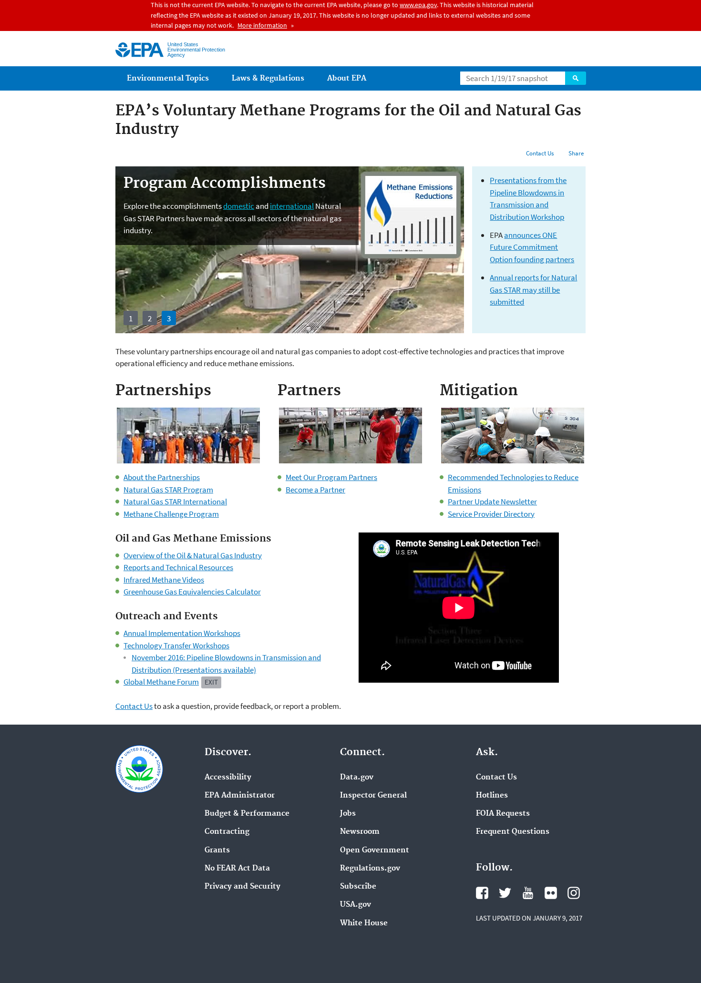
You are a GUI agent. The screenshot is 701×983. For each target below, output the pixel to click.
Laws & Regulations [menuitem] (268, 78)
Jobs (348, 813)
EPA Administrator (240, 795)
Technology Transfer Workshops (176, 645)
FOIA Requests (503, 813)
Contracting (227, 832)
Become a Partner (315, 489)
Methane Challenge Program (171, 514)
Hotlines (492, 795)
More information (262, 25)
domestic (238, 206)
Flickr (551, 893)
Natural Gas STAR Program (168, 489)
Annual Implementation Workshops (182, 633)
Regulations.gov (370, 868)
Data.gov (356, 777)
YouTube (528, 893)
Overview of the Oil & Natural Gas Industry (193, 555)
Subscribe (358, 886)
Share (576, 153)
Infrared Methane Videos (164, 579)
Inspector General (373, 795)
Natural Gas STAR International (175, 501)
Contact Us (540, 153)
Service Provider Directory (491, 514)
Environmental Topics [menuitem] (168, 78)
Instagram (573, 893)
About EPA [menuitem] (346, 78)
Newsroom (360, 832)
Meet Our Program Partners (331, 477)
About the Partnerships (162, 477)
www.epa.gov (418, 4)
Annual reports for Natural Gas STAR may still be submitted (533, 289)
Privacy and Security (242, 886)
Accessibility (228, 777)
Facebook (482, 893)
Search (575, 78)
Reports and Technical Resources (178, 567)
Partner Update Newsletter (492, 501)
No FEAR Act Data (237, 868)
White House (364, 923)
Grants (217, 850)
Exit (211, 681)
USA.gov (355, 905)
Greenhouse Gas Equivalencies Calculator (192, 591)
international (292, 206)
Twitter (505, 893)
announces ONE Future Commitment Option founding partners (532, 247)
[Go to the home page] (139, 49)
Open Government (374, 850)
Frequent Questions (512, 832)
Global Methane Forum (161, 681)
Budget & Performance (247, 813)
